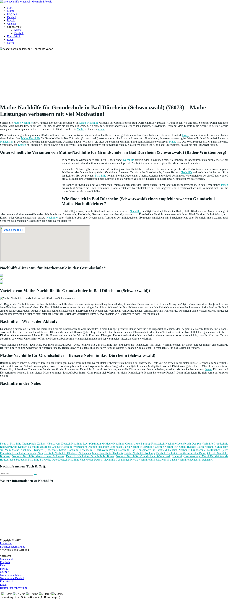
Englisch (12, 13)
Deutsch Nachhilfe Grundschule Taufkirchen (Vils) (198, 449)
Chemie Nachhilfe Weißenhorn (69, 446)
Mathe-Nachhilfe (23, 122)
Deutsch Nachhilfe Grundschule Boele (90, 456)
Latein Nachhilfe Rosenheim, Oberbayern (83, 449)
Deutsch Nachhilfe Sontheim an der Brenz (181, 453)
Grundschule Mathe (11, 575)
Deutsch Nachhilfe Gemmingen (111, 459)
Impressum (6, 543)
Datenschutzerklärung (12, 546)
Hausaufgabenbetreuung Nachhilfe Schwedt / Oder (29, 459)
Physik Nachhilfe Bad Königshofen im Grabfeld (138, 449)
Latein (10, 39)
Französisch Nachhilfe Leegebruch (171, 443)
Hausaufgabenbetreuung (13, 587)
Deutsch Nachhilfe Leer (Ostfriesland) (83, 443)
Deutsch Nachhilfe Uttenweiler (75, 459)
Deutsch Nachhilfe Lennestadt (105, 446)
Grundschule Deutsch (12, 578)
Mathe (10, 10)
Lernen (22, 144)
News (10, 42)
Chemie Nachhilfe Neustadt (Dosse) (175, 446)
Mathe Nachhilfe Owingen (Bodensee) (35, 449)
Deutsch (11, 17)
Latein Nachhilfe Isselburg (139, 453)
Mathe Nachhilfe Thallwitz (107, 453)
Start (9, 7)
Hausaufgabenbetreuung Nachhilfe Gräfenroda (200, 456)
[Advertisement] (109, 75)
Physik (11, 20)
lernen (101, 129)
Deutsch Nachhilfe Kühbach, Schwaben (67, 453)
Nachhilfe (128, 159)
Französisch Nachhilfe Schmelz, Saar (21, 453)
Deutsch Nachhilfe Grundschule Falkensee (38, 456)
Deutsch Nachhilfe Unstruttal (34, 446)
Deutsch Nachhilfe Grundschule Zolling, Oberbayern (30, 443)
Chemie (11, 23)
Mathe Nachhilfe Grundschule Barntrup (128, 443)
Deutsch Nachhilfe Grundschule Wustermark (143, 456)
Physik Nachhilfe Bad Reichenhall (149, 459)
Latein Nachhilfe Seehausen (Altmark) (191, 459)
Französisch (13, 36)
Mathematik (6, 141)
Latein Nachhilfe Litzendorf (138, 446)
